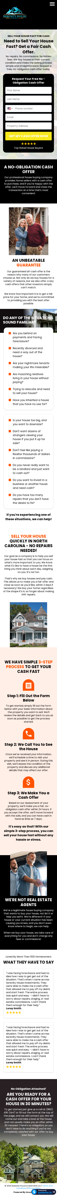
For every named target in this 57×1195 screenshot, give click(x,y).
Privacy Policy (34, 1188)
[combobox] (9, 108)
